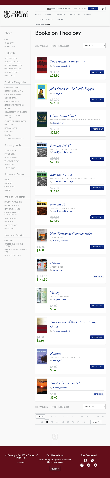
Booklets (8, 222)
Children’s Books (12, 101)
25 (82, 416)
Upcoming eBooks (12, 69)
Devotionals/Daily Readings (12, 116)
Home (37, 24)
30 (42, 422)
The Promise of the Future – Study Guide (73, 324)
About (60, 19)
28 (98, 416)
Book (7, 180)
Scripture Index (11, 161)
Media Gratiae (10, 128)
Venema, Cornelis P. (61, 66)
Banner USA (53, 8)
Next (95, 422)
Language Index (12, 157)
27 (92, 416)
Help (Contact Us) (12, 255)
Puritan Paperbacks (13, 202)
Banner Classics (11, 72)
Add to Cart (98, 72)
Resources (75, 14)
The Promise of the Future (67, 61)
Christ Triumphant (63, 116)
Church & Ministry (12, 94)
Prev (41, 417)
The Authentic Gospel (65, 383)
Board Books (10, 225)
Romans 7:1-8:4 (61, 175)
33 (57, 422)
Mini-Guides (9, 229)
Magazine (60, 14)
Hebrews (56, 263)
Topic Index (9, 168)
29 (103, 416)
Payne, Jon (57, 93)
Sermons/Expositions (14, 105)
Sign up (55, 469)
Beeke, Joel (57, 360)
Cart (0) (93, 8)
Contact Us (76, 8)
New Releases (10, 58)
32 (52, 422)
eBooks (7, 135)
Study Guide (9, 187)
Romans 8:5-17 (60, 145)
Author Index (10, 150)
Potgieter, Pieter (59, 299)
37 (78, 422)
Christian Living (11, 87)
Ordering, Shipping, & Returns (13, 245)
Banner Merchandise (14, 138)
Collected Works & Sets (15, 112)
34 (63, 422)
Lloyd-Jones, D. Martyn (62, 152)
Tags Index (9, 164)
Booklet (8, 183)
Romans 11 (58, 204)
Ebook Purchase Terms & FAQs (15, 250)
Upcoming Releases (13, 65)
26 (87, 416)
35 (68, 422)
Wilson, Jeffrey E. (60, 387)
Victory (55, 293)
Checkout (9, 43)
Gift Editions (10, 218)
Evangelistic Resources (15, 121)
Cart (6, 39)
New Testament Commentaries (71, 234)
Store (48, 14)
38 (83, 422)
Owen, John (57, 270)
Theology (42, 24)
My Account (10, 46)
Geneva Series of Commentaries (11, 213)
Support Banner (64, 8)
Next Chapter (46, 19)
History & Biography (13, 91)
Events (87, 14)
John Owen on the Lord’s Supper (72, 89)
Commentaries (10, 98)
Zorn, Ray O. (58, 122)
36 (73, 422)
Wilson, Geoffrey (60, 240)
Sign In (84, 8)
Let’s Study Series (12, 209)
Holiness (55, 354)
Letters (7, 108)
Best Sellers (9, 76)
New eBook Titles (12, 62)
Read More (98, 276)
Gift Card (8, 131)
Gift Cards (9, 240)
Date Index (9, 154)
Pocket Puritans (12, 205)
